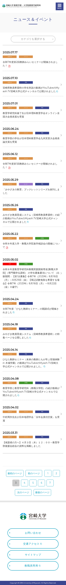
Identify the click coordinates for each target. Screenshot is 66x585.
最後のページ (42, 492)
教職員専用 (31, 565)
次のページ (23, 492)
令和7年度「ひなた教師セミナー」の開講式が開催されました (31, 310)
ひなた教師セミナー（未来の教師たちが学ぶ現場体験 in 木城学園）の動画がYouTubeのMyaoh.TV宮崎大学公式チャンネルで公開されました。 (31, 363)
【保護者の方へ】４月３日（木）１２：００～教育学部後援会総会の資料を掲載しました (31, 444)
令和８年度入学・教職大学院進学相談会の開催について (31, 245)
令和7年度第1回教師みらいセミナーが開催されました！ (30, 165)
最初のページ (15, 473)
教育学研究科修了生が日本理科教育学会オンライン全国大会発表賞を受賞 (31, 115)
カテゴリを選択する (33, 39)
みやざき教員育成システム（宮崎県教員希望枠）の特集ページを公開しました (31, 336)
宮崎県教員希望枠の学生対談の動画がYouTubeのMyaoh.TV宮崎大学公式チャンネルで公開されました (31, 89)
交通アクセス (31, 543)
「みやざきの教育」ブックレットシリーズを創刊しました (31, 191)
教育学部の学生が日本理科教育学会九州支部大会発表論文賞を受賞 (31, 140)
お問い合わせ (33, 532)
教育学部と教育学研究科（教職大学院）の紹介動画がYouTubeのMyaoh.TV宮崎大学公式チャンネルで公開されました (31, 392)
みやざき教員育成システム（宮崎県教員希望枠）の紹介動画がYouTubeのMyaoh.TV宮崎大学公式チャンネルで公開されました (31, 218)
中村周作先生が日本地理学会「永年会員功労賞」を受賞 (31, 419)
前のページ (34, 473)
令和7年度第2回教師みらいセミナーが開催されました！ (30, 64)
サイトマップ (33, 554)
